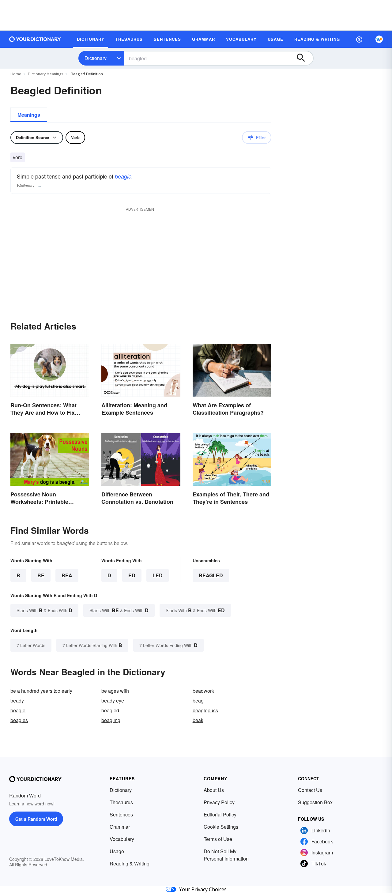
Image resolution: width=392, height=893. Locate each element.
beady (17, 700)
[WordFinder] (379, 39)
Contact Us (310, 789)
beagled (211, 575)
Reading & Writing (129, 863)
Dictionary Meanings (45, 74)
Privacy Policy (219, 802)
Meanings (28, 114)
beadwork (203, 690)
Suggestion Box (315, 802)
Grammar (120, 826)
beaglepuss (205, 710)
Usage (117, 851)
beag (198, 700)
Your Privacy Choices (203, 889)
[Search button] (304, 58)
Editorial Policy (220, 814)
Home (15, 74)
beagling (110, 720)
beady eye (112, 700)
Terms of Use (218, 838)
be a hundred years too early (41, 690)
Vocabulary (122, 838)
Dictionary (96, 58)
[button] (359, 39)
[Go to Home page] (35, 39)
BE (40, 575)
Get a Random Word (36, 819)
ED (131, 575)
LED (158, 575)
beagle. (124, 176)
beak (198, 720)
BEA (67, 575)
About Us (214, 789)
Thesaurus (121, 802)
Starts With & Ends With (44, 610)
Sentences (121, 814)
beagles (19, 720)
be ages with (115, 690)
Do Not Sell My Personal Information (226, 855)
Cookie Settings (221, 826)
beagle (17, 710)
